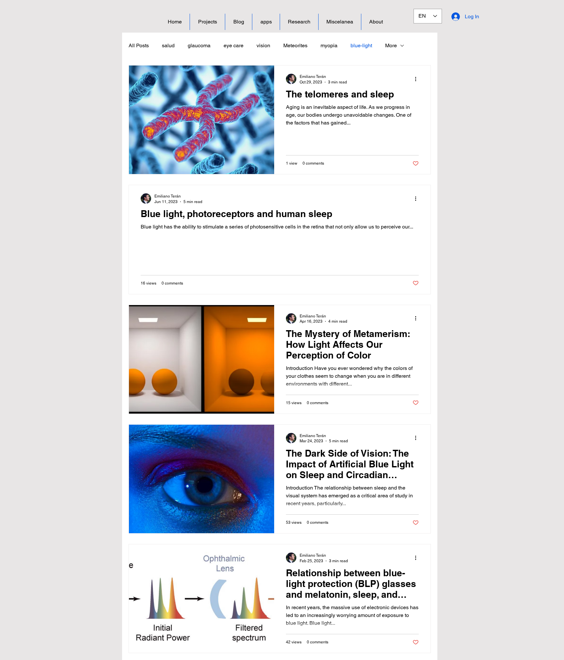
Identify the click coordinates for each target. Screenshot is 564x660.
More (391, 45)
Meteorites (295, 45)
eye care (233, 45)
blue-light (361, 45)
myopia (329, 45)
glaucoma (199, 45)
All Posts (139, 45)
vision (263, 45)
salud (168, 45)
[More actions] (418, 79)
